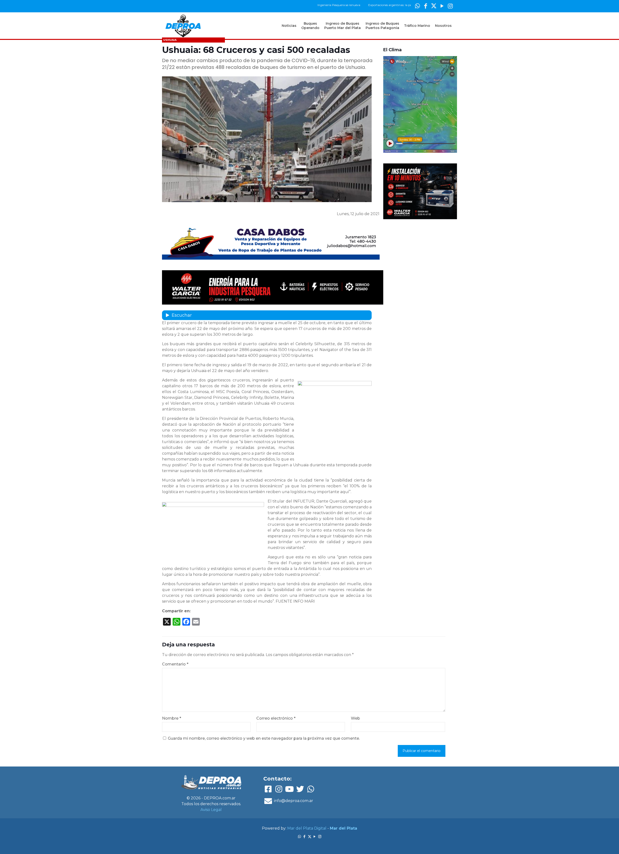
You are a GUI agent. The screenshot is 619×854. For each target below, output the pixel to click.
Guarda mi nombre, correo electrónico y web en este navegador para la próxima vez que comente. (264, 738)
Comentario (175, 664)
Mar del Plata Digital (306, 828)
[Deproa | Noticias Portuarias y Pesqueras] (183, 25)
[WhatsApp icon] (417, 5)
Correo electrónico (275, 718)
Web (355, 718)
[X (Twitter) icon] (434, 5)
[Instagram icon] (450, 5)
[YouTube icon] (442, 5)
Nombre (171, 718)
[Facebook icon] (425, 5)
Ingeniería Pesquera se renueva (315, 5)
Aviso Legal (211, 809)
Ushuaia (170, 40)
